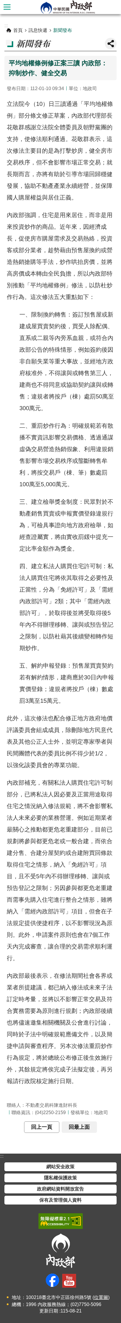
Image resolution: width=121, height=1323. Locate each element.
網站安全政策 (60, 1166)
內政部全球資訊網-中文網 (67, 7)
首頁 (18, 30)
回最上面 (79, 1127)
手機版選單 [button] (7, 7)
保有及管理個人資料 (60, 1199)
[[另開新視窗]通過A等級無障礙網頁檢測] (60, 1221)
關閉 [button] (111, 43)
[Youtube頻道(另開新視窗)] (69, 1281)
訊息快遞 (37, 30)
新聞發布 (62, 30)
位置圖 (101, 1297)
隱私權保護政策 (60, 1177)
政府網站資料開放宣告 (60, 1188)
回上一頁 (41, 1127)
